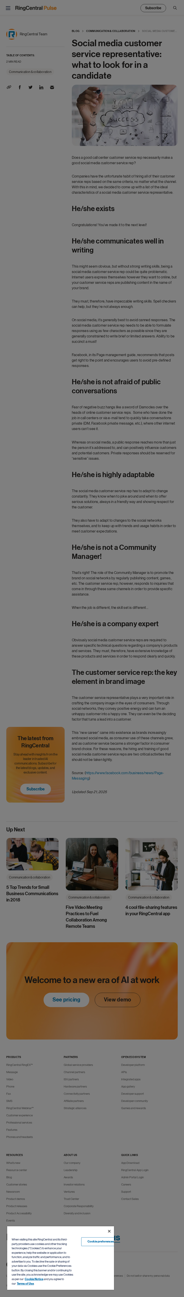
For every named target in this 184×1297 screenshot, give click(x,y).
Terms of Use (25, 1284)
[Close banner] (109, 1231)
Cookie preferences (101, 1241)
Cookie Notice (34, 1279)
